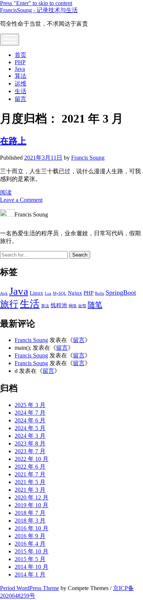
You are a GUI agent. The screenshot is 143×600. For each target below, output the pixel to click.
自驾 (82, 306)
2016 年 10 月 (31, 528)
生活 (20, 91)
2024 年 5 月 (30, 428)
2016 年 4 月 (30, 544)
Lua (48, 293)
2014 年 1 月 (30, 574)
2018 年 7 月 (30, 513)
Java (20, 69)
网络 (73, 306)
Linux (36, 293)
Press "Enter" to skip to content (36, 3)
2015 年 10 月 (31, 551)
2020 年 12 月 (31, 497)
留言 (20, 99)
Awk (4, 293)
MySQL (59, 293)
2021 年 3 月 (30, 490)
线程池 (59, 305)
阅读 (6, 192)
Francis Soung (87, 157)
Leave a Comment (21, 200)
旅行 (9, 304)
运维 (20, 83)
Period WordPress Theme (29, 588)
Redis (99, 293)
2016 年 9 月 (30, 536)
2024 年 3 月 (30, 436)
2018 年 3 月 (30, 520)
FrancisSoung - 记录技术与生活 (39, 10)
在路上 (13, 141)
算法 (20, 76)
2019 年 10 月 (31, 505)
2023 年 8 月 (30, 443)
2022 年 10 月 (31, 459)
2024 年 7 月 (30, 413)
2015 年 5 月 (30, 559)
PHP (20, 62)
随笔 (95, 305)
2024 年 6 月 (30, 420)
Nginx (75, 293)
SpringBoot (121, 292)
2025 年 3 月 (30, 405)
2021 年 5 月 (30, 482)
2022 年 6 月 (30, 466)
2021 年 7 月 (30, 474)
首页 (20, 55)
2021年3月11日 (43, 157)
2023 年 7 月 (30, 451)
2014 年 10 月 (31, 567)
